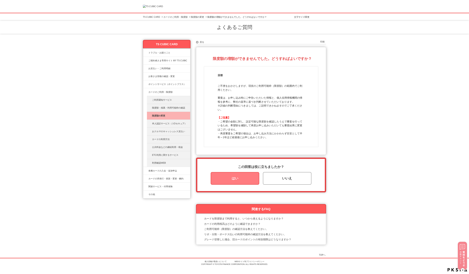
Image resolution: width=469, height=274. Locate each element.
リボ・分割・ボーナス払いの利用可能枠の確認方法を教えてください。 (245, 234)
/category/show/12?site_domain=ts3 (145, 84)
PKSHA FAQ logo (457, 269)
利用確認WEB (159, 163)
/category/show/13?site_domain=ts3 (145, 68)
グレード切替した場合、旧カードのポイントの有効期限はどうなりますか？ (247, 239)
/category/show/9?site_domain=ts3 (145, 76)
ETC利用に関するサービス (165, 155)
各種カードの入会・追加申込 (162, 170)
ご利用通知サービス (162, 100)
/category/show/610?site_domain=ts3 (145, 186)
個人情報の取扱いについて (216, 261)
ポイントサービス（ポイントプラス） (167, 84)
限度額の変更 (197, 17)
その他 (151, 194)
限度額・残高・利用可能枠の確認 (168, 108)
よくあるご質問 (234, 27)
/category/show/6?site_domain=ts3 (145, 170)
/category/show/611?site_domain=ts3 (145, 194)
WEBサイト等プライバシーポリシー (249, 261)
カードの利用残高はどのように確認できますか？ (232, 223)
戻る (202, 42)
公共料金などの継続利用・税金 (167, 147)
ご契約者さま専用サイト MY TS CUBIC (167, 60)
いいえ (287, 178)
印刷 (322, 41)
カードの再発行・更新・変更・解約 (166, 178)
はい (235, 178)
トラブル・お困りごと (159, 52)
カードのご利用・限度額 (175, 17)
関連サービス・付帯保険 (160, 186)
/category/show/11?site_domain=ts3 (145, 52)
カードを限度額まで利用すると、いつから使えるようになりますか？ (244, 218)
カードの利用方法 (161, 139)
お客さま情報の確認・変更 (161, 76)
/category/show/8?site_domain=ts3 (145, 92)
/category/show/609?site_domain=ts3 (145, 178)
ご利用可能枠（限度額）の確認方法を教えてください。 (236, 229)
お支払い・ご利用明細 (159, 68)
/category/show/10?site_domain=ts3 (145, 60)
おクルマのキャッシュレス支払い (168, 131)
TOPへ (322, 255)
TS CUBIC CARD (151, 17)
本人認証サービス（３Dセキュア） (169, 123)
